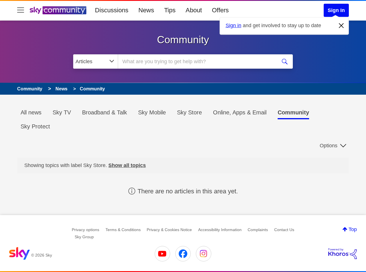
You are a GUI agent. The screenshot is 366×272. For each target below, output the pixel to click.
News (146, 10)
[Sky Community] (58, 10)
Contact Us (284, 229)
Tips (170, 10)
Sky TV (62, 112)
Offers (220, 10)
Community (183, 39)
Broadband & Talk (104, 112)
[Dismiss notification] (341, 25)
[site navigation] (20, 10)
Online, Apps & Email (239, 112)
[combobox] (196, 61)
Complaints (258, 229)
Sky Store (189, 112)
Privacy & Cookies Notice (169, 229)
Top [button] (353, 229)
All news (31, 112)
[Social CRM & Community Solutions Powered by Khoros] (342, 253)
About (194, 10)
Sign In (336, 10)
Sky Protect (35, 126)
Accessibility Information (220, 229)
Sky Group (84, 237)
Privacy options (85, 229)
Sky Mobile (152, 112)
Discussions (111, 10)
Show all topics (127, 165)
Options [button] (328, 145)
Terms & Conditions (123, 229)
